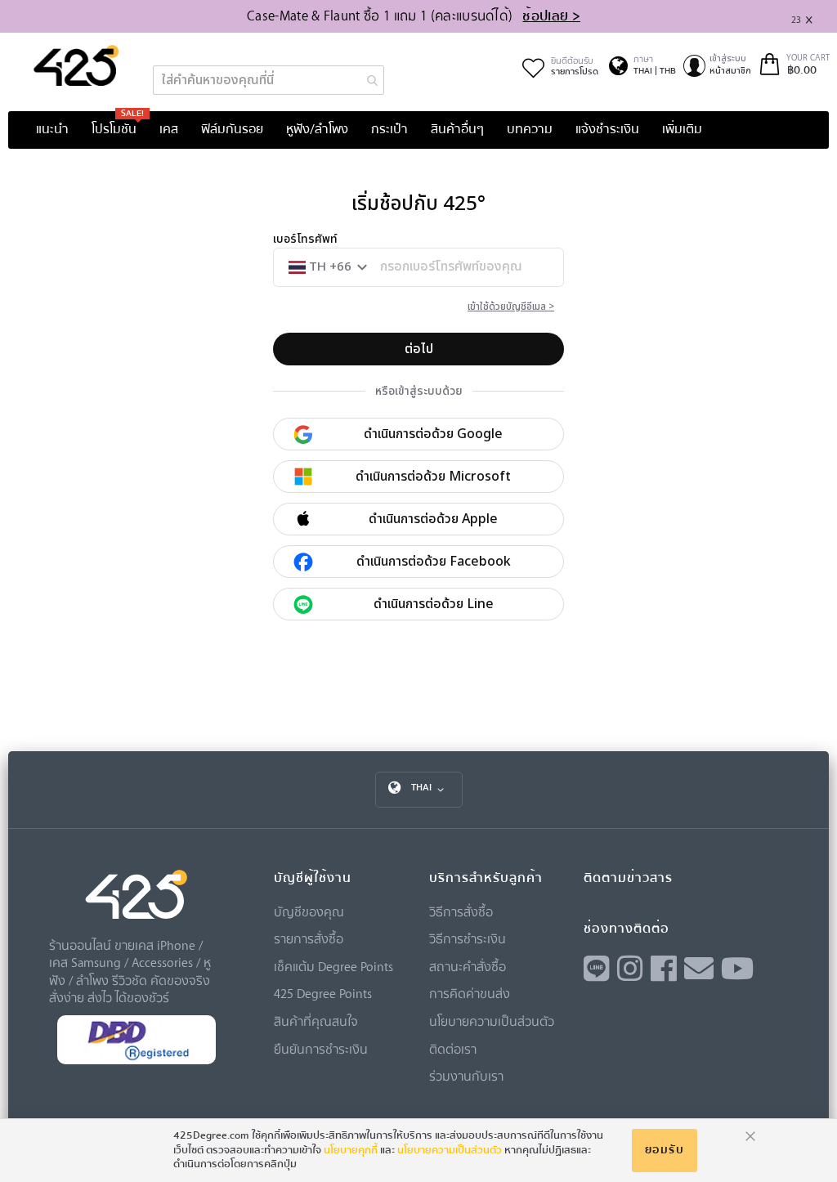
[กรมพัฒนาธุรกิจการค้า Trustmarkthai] (136, 1060)
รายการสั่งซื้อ (308, 938)
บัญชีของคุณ (309, 911)
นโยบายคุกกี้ (351, 1150)
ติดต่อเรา (453, 1049)
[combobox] (268, 80)
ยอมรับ (664, 1150)
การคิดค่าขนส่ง (469, 993)
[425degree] (76, 65)
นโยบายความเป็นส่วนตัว (491, 1021)
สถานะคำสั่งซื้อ (467, 966)
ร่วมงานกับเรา (466, 1076)
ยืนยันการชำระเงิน (321, 1049)
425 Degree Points (323, 993)
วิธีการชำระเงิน (467, 938)
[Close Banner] (815, 16)
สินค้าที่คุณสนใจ (316, 1021)
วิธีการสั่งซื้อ (461, 911)
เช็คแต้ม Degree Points (333, 966)
